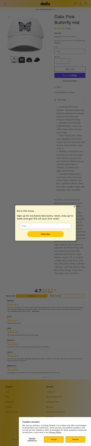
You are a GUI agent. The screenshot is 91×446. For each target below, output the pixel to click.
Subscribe (45, 234)
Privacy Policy (55, 432)
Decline (75, 439)
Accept (53, 439)
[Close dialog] (74, 207)
